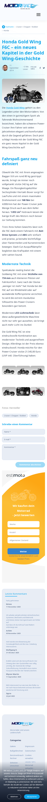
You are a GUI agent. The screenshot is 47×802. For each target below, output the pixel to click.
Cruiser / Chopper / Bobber (27, 27)
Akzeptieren (32, 796)
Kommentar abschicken (30, 464)
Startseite (10, 27)
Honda (6, 30)
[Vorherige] (6, 99)
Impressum (29, 746)
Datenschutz (30, 751)
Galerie (13, 746)
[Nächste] (11, 99)
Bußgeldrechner (16, 751)
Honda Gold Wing (15, 107)
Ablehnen (14, 796)
